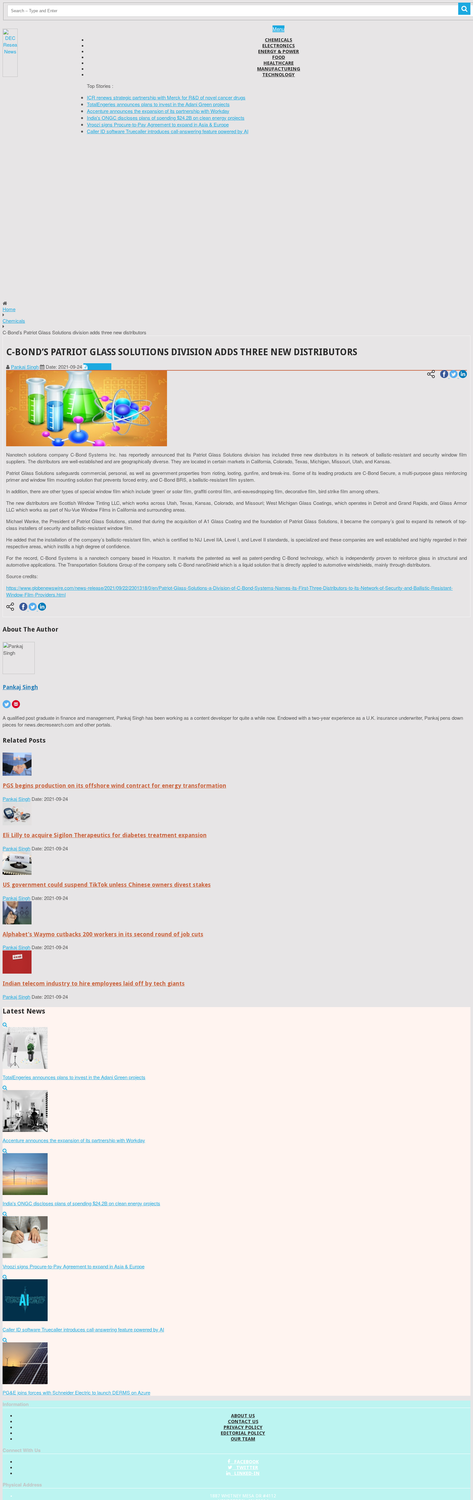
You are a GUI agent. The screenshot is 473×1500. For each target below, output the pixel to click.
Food (278, 57)
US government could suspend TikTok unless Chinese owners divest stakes (107, 884)
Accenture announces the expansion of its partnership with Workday (158, 110)
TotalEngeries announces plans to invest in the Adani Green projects (158, 104)
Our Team (243, 1439)
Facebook (244, 1462)
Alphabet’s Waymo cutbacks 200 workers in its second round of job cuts (103, 934)
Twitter (245, 1467)
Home (9, 309)
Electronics (278, 46)
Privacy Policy (243, 1427)
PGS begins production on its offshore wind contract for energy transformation (114, 785)
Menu (278, 28)
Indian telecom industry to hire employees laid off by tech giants (94, 983)
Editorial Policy (243, 1433)
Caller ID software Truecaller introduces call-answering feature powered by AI (167, 131)
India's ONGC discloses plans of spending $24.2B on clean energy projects (166, 117)
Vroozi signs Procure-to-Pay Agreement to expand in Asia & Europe (158, 124)
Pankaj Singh (25, 366)
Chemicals (278, 40)
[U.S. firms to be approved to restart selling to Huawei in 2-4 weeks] (17, 773)
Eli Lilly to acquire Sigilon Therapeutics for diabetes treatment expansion (105, 835)
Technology (278, 75)
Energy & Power (278, 51)
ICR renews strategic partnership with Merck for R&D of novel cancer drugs (166, 97)
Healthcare (279, 63)
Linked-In (245, 1473)
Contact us (243, 1421)
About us (243, 1416)
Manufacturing (278, 69)
